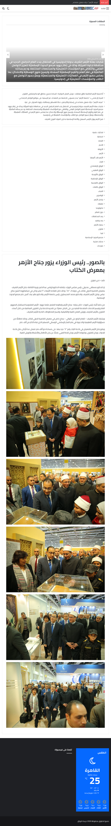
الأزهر (101, 153)
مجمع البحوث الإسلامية (94, 237)
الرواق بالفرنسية (97, 182)
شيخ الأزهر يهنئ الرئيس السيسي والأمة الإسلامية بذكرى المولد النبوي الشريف (59, 79)
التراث (101, 161)
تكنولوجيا (99, 208)
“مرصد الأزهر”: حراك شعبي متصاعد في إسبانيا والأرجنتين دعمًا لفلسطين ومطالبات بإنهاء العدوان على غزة (60, 2)
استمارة (100, 136)
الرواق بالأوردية (97, 174)
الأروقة (100, 149)
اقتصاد (100, 140)
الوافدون (99, 195)
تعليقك (100, 203)
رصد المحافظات (97, 216)
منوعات (100, 245)
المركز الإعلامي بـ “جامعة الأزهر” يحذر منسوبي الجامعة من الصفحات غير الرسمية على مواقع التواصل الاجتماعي (61, 98)
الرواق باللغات (98, 187)
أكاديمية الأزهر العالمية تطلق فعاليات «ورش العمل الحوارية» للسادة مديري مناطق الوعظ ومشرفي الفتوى (62, 94)
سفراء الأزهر (98, 224)
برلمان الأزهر (98, 199)
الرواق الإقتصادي (96, 166)
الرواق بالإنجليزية (97, 178)
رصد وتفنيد (99, 220)
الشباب (100, 191)
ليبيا (101, 233)
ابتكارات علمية (97, 132)
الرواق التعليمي (97, 170)
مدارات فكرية (98, 241)
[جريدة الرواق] (86, 8)
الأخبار (101, 145)
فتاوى (100, 229)
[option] (55, 55)
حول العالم (99, 212)
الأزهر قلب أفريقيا (96, 157)
